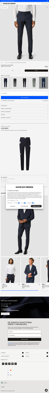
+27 (5, 284)
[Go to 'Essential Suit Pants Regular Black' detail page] (15, 83)
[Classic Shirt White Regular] (10, 270)
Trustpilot (3, 386)
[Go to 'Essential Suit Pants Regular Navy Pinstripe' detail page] (5, 83)
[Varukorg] (47, 3)
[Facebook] (2, 364)
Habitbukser (8, 62)
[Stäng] (47, 1)
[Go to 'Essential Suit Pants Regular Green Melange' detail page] (34, 83)
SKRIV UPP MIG (24, 339)
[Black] (42, 284)
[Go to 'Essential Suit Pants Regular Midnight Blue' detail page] (24, 83)
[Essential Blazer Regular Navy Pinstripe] (30, 270)
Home (1, 62)
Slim (12, 70)
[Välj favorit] (47, 7)
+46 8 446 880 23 (6, 309)
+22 (45, 284)
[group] (24, 33)
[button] (19, 284)
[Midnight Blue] (22, 284)
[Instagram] (6, 364)
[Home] (9, 3)
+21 (25, 284)
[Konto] (45, 3)
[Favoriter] (43, 3)
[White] (2, 284)
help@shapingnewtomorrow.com (11, 310)
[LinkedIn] (15, 364)
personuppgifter (10, 343)
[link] (20, 142)
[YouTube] (12, 364)
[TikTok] (9, 364)
